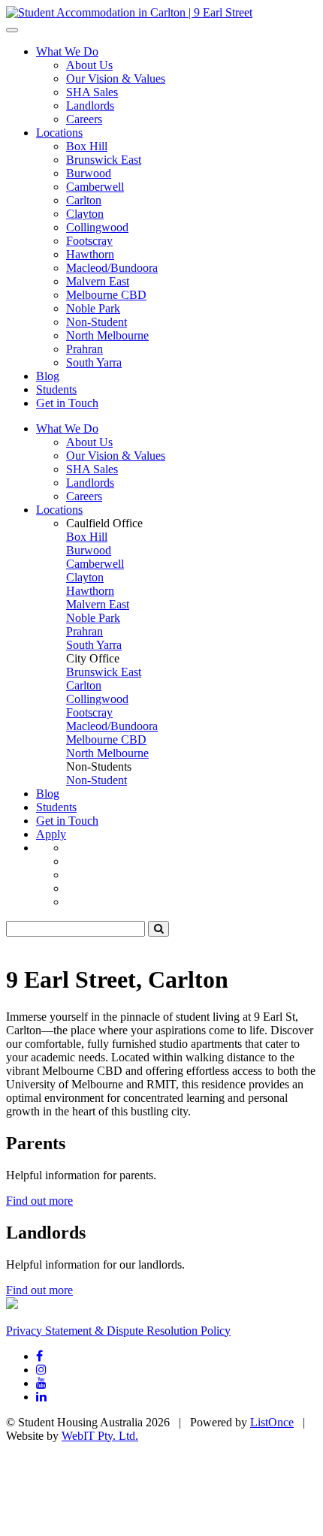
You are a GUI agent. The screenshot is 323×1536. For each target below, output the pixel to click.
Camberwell (95, 186)
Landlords (90, 105)
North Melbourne (107, 335)
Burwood (88, 173)
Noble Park (93, 308)
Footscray (89, 240)
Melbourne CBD (106, 294)
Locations (59, 132)
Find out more (39, 1200)
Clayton (85, 213)
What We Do (67, 51)
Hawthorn (90, 254)
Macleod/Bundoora (112, 267)
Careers (84, 119)
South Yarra (94, 362)
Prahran (84, 349)
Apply (51, 834)
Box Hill (86, 146)
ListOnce (272, 1422)
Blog (47, 376)
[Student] (129, 12)
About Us (89, 65)
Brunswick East (103, 159)
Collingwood (97, 227)
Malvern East (97, 281)
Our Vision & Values (115, 78)
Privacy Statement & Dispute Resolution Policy (118, 1330)
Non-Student (96, 321)
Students (56, 389)
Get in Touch (67, 403)
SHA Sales (92, 92)
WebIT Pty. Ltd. (100, 1435)
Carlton (83, 200)
